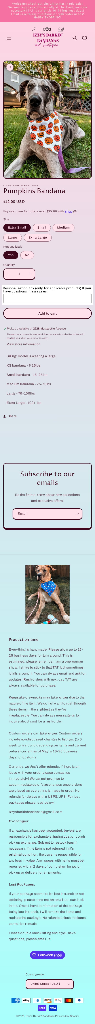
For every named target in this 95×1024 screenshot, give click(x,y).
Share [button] (12, 416)
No (27, 255)
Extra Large (37, 237)
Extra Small (17, 227)
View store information (23, 344)
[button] (9, 38)
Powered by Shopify (67, 1016)
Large (12, 237)
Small (41, 227)
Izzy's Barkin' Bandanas (40, 1016)
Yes (11, 255)
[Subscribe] (77, 513)
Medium (63, 227)
